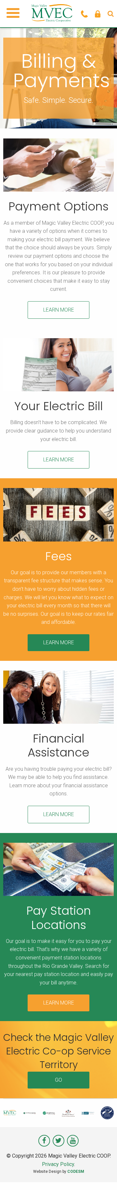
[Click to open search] (111, 14)
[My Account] (97, 14)
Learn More (58, 310)
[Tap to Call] (84, 14)
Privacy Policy (58, 1164)
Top (109, 1181)
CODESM (75, 1171)
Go (58, 1080)
